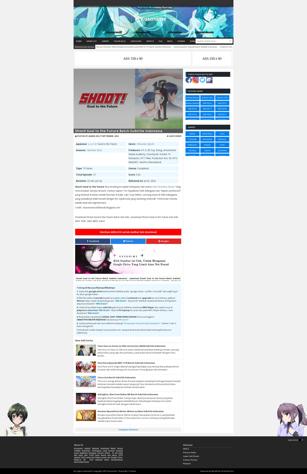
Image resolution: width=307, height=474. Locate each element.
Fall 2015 (222, 103)
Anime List (91, 41)
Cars (222, 133)
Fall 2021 (222, 114)
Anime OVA (222, 97)
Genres (105, 41)
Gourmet (222, 150)
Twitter (129, 241)
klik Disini (120, 300)
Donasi (193, 41)
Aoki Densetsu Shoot (163, 186)
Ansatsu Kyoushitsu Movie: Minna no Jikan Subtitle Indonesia (131, 411)
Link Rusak (135, 41)
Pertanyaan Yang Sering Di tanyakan (142, 323)
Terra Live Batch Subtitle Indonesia (117, 377)
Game (207, 150)
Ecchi (222, 144)
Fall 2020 (207, 114)
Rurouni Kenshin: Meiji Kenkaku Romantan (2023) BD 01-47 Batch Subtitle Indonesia (133, 47)
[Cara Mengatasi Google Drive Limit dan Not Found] (128, 273)
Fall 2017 (207, 108)
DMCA (170, 41)
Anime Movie (192, 97)
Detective (192, 144)
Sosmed (181, 41)
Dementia (207, 139)
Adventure (207, 133)
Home (79, 41)
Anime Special (192, 103)
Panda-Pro (228, 471)
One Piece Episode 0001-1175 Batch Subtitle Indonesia (126, 362)
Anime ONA (207, 97)
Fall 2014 (207, 103)
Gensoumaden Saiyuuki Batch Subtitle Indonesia (195, 47)
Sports (151, 143)
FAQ (160, 41)
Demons (222, 139)
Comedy (192, 139)
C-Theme (131, 471)
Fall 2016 (192, 108)
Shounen (141, 143)
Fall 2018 (222, 108)
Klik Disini (101, 303)
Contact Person (190, 460)
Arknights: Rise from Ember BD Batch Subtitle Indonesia (128, 394)
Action (192, 133)
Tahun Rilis (120, 41)
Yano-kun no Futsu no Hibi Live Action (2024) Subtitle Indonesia (131, 346)
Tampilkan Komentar (128, 429)
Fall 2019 (192, 114)
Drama (207, 144)
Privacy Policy (189, 452)
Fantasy (192, 150)
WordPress (216, 471)
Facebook (94, 241)
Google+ (164, 241)
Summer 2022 (94, 150)
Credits (150, 41)
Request (187, 464)
